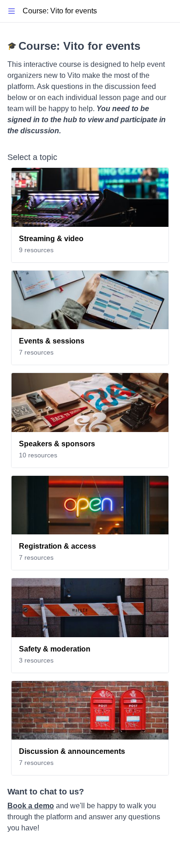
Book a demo (30, 806)
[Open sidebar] (11, 11)
